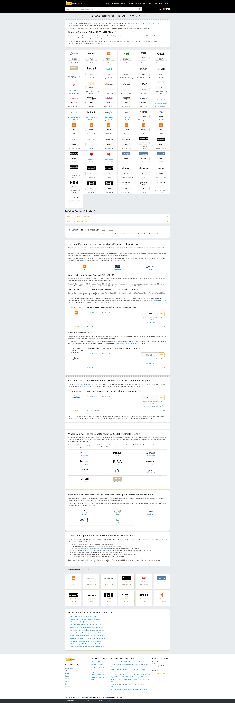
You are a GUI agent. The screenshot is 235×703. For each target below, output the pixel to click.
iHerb (117, 523)
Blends (126, 601)
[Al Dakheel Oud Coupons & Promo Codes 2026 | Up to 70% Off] (143, 138)
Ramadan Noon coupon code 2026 (129, 343)
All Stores (106, 3)
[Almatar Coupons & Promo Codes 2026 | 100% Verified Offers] (109, 84)
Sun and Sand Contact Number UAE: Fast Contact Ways (87, 635)
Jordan (67, 686)
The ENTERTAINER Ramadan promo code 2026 (87, 384)
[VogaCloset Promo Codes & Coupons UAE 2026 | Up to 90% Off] (143, 69)
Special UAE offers (97, 664)
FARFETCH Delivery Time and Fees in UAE (83, 616)
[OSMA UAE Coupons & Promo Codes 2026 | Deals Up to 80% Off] (126, 153)
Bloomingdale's (150, 455)
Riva (117, 464)
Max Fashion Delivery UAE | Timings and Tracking (85, 619)
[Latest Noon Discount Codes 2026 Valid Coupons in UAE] (74, 53)
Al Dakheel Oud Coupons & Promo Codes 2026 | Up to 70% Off (130, 674)
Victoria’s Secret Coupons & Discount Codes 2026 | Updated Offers (129, 666)
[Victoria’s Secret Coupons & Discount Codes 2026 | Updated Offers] (74, 139)
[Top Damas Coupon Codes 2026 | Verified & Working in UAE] (126, 168)
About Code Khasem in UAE (100, 675)
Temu (84, 269)
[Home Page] (73, 3)
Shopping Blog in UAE (98, 667)
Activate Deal (109, 117)
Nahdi (117, 514)
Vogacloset (84, 473)
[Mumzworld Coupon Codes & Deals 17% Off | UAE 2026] (74, 98)
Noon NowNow (161, 601)
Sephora (84, 514)
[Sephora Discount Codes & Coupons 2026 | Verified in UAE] (84, 511)
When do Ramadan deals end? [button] (77, 221)
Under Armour (109, 601)
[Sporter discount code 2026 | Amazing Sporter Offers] (161, 83)
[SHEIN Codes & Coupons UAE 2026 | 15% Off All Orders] (161, 69)
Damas (91, 601)
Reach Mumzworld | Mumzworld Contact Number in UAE (87, 647)
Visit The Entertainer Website (152, 406)
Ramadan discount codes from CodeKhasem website (93, 548)
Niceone (84, 523)
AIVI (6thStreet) (150, 473)
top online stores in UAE (153, 23)
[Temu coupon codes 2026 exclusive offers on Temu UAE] (109, 53)
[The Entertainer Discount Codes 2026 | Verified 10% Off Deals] (161, 111)
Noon (150, 269)
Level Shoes (84, 464)
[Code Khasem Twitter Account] (164, 673)
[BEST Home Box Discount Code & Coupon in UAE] (74, 84)
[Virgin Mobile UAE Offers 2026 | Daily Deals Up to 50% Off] (91, 154)
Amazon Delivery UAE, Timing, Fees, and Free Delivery (86, 633)
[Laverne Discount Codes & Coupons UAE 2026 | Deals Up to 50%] (74, 167)
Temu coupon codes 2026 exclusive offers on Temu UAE (128, 662)
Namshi (117, 473)
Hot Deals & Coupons (118, 3)
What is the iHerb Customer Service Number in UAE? (86, 641)
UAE (66, 671)
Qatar (67, 681)
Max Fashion (117, 481)
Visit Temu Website (152, 322)
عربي (159, 9)
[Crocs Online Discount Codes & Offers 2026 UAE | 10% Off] (161, 182)
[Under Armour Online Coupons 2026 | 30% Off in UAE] (74, 182)
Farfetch (150, 464)
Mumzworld (84, 455)
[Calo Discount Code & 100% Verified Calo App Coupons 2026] (109, 69)
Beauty (150, 3)
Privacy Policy (107, 701)
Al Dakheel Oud (126, 584)
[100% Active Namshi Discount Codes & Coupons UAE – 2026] (143, 52)
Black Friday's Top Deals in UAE (99, 678)
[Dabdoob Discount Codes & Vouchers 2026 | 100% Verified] (109, 98)
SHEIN (85, 481)
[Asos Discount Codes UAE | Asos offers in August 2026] (161, 53)
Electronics (158, 3)
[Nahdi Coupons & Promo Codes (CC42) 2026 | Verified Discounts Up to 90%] (117, 511)
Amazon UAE (117, 269)
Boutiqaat (150, 514)
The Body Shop (108, 584)
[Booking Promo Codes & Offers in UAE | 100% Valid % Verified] (109, 112)
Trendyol (117, 455)
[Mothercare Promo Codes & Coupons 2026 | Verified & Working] (143, 98)
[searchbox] (101, 9)
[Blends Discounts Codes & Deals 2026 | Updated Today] (126, 183)
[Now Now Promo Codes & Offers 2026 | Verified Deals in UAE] (161, 595)
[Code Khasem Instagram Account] (158, 673)
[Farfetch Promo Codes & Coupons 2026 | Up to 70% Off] (161, 99)
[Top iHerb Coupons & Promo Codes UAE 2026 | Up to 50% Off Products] (126, 53)
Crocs (144, 601)
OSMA (161, 584)
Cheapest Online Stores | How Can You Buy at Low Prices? (88, 638)
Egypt (67, 684)
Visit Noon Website (152, 363)
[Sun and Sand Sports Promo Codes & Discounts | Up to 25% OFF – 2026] (91, 83)
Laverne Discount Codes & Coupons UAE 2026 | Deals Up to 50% (129, 685)
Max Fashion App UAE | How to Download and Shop (86, 644)
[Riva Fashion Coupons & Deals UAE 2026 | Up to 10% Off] (143, 84)
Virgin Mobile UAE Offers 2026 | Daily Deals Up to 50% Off (129, 677)
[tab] (117, 216)
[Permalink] (87, 326)
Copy (162, 313)
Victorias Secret (91, 584)
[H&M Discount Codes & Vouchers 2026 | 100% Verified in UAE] (126, 69)
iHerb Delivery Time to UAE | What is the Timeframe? (86, 627)
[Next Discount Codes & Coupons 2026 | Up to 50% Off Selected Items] (91, 112)
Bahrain (67, 676)
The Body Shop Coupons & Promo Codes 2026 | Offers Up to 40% (130, 670)
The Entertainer (94, 410)
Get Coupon (74, 90)
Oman (67, 679)
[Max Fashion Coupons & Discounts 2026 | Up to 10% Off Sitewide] (74, 68)
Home (98, 3)
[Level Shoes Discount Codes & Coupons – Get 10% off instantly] (91, 69)
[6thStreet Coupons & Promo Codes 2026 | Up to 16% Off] (150, 470)
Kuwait (67, 673)
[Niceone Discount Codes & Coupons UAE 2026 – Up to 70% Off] (84, 520)
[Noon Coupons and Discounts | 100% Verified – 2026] (117, 266)
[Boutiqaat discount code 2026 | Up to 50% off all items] (126, 112)
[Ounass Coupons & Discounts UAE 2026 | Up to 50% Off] (74, 112)
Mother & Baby (140, 3)
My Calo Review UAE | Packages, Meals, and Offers (86, 622)
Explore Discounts (161, 104)
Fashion (130, 3)
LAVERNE (73, 601)
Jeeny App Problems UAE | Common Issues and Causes (87, 630)
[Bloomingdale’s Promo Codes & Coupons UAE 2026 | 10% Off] (150, 452)
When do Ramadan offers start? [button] (78, 216)
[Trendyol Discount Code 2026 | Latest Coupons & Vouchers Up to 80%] (91, 53)
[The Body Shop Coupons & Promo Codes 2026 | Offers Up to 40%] (109, 139)
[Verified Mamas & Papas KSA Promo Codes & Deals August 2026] (126, 98)
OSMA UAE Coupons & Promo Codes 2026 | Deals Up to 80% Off (130, 681)
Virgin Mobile (144, 584)
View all (86, 570)
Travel (166, 3)
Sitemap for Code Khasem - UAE (100, 671)
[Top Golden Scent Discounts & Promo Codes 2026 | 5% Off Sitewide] (91, 98)
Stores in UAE (95, 662)
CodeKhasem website (102, 445)
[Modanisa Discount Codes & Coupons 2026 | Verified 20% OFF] (143, 111)
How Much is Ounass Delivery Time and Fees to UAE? (86, 624)
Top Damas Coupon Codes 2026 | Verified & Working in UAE (129, 689)
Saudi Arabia (69, 668)
